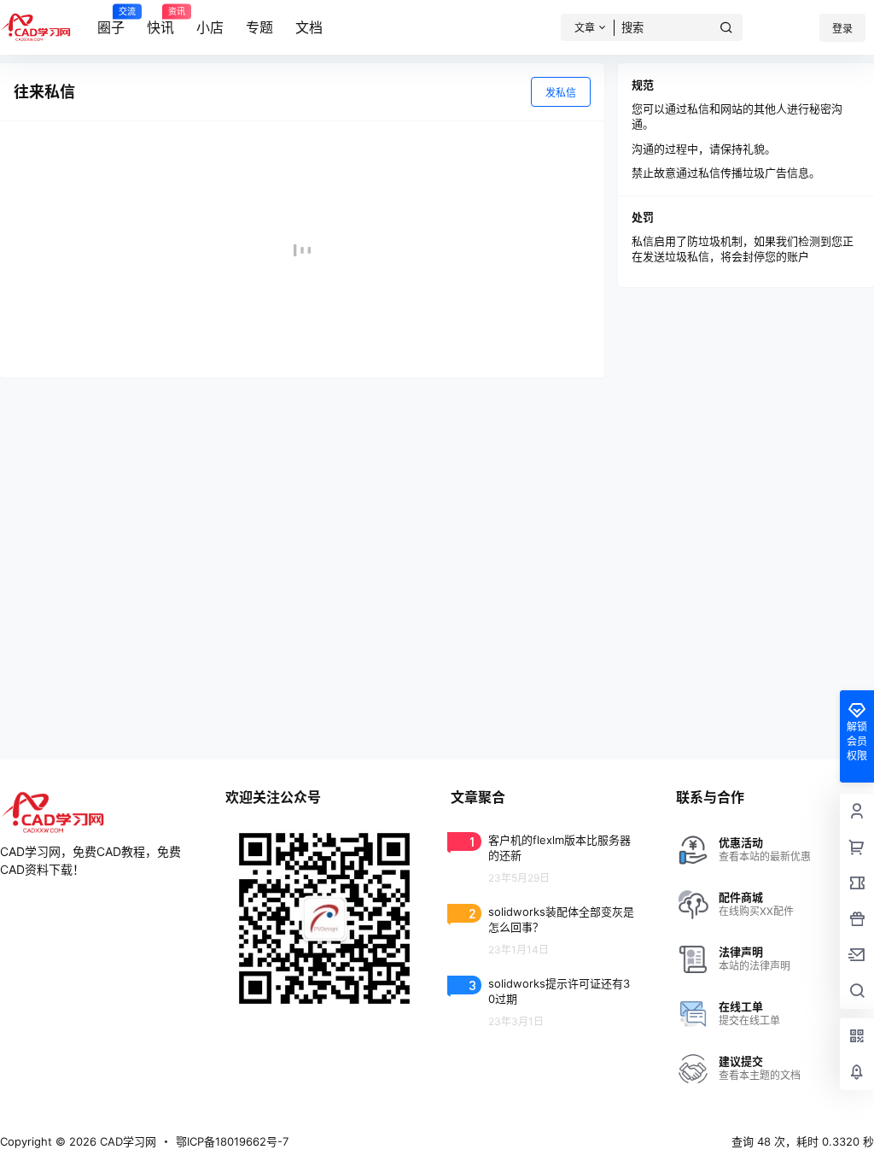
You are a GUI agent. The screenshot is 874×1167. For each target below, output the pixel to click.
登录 (842, 28)
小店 (210, 27)
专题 (259, 27)
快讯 (160, 21)
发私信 (560, 92)
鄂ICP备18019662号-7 (232, 1141)
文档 (309, 27)
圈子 (111, 21)
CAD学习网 (126, 1141)
